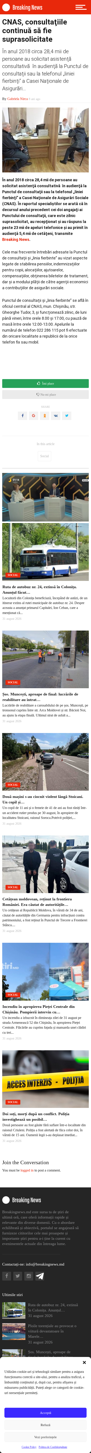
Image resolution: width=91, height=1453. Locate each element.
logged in (27, 1170)
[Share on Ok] (44, 416)
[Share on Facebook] (22, 416)
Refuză (45, 1425)
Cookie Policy (29, 1447)
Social (44, 456)
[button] (84, 1362)
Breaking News (15, 239)
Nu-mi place (48, 394)
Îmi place (47, 383)
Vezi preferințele (45, 1437)
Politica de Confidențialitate (53, 1447)
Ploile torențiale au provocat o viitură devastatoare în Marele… (52, 1331)
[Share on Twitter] (66, 416)
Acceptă (45, 1413)
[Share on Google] (33, 416)
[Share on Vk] (55, 416)
